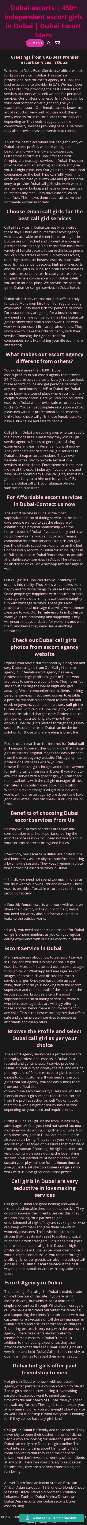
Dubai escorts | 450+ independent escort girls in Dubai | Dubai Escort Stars (43, 21)
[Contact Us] (57, 43)
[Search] (49, 43)
